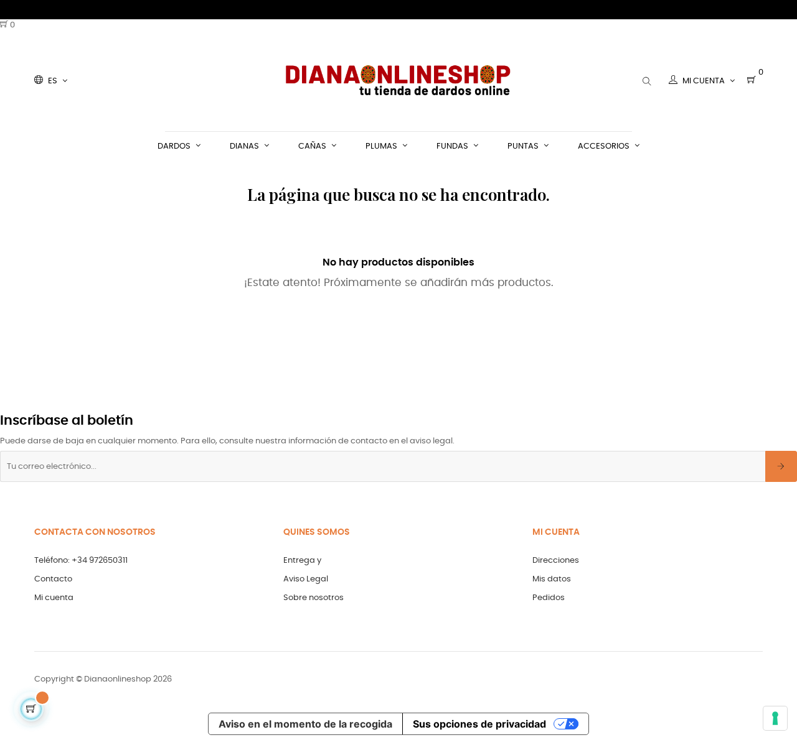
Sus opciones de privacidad (479, 724)
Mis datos (551, 579)
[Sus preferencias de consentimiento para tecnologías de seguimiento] (775, 718)
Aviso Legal (305, 579)
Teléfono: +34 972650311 (81, 561)
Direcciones (555, 561)
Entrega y (302, 561)
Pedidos (548, 598)
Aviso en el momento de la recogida (305, 724)
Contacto (53, 579)
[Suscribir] (781, 466)
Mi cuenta (53, 598)
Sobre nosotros (313, 598)
